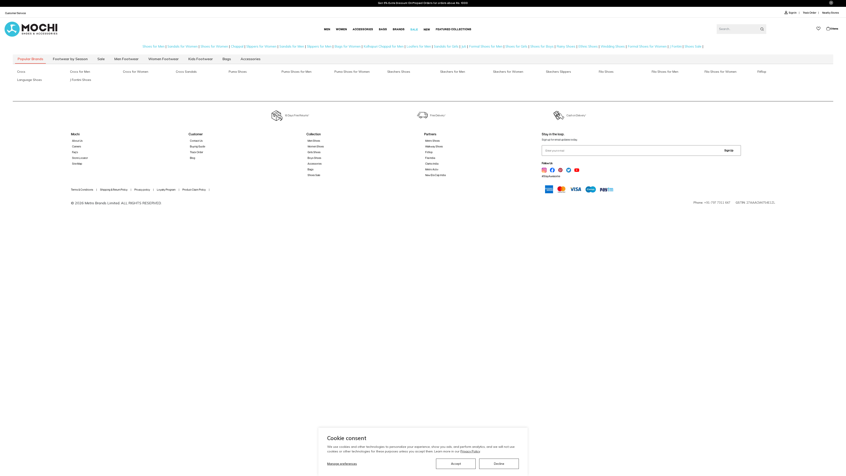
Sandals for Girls (446, 46)
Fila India (430, 158)
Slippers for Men (319, 46)
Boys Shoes (314, 158)
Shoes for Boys (542, 46)
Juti (463, 46)
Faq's (75, 152)
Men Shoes (314, 140)
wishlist (818, 28)
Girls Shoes (314, 152)
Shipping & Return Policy (114, 189)
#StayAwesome (551, 176)
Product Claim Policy (194, 189)
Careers (76, 146)
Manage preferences (342, 464)
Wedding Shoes (613, 46)
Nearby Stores (830, 12)
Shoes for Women (214, 46)
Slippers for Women (261, 46)
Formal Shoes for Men (486, 46)
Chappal (237, 46)
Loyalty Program (166, 189)
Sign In (793, 12)
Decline (499, 464)
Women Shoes (316, 146)
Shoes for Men (154, 46)
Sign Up (728, 150)
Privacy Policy (470, 451)
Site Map (77, 163)
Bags (311, 169)
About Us (77, 140)
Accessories (315, 163)
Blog (192, 158)
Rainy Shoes (566, 46)
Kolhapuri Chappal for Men (384, 46)
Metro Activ (431, 169)
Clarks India (431, 163)
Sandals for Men (291, 46)
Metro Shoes (432, 140)
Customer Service (15, 13)
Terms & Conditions (82, 189)
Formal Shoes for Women (647, 46)
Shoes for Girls (516, 46)
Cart (834, 28)
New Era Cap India (435, 175)
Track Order (809, 12)
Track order (196, 152)
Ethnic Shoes (588, 46)
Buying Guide (197, 146)
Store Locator (80, 158)
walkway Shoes (434, 146)
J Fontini (676, 46)
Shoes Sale (693, 46)
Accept (456, 464)
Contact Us (196, 140)
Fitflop (429, 152)
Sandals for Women (182, 46)
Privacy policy (142, 189)
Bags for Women (347, 46)
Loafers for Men (418, 46)
